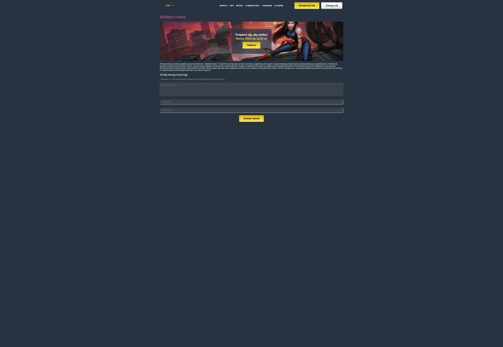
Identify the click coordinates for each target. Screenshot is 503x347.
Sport (239, 5)
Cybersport (252, 5)
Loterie (278, 5)
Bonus (223, 5)
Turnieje (267, 5)
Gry (231, 5)
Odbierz (251, 45)
